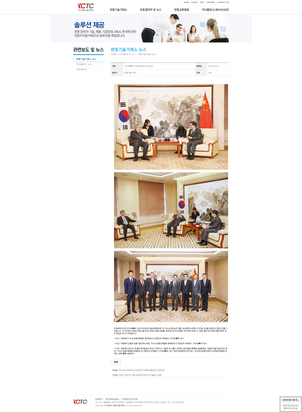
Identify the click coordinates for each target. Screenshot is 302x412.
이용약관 (98, 399)
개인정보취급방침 (112, 399)
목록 (116, 362)
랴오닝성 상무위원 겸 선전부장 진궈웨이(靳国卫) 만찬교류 (141, 370)
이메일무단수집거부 (129, 399)
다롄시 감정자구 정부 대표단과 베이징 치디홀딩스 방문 (140, 375)
